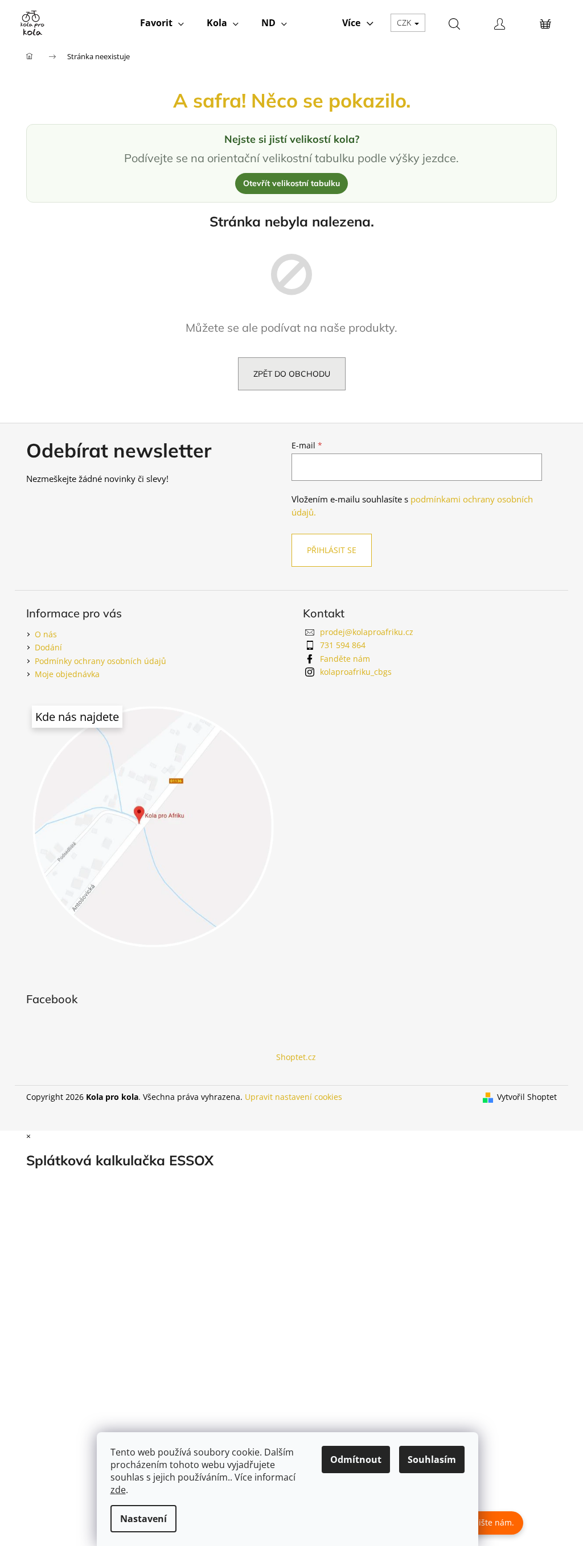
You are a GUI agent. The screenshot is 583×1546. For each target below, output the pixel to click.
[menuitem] (162, 23)
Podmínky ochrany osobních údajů (100, 660)
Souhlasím (432, 1459)
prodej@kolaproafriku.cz (366, 631)
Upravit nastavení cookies (293, 1096)
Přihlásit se (331, 550)
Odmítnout (355, 1459)
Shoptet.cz (296, 1057)
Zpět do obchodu (291, 374)
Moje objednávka (67, 674)
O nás (46, 634)
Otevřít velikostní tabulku (291, 183)
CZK (405, 22)
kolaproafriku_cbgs (356, 671)
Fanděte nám (345, 658)
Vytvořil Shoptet (527, 1096)
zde (118, 1489)
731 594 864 (343, 645)
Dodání (48, 647)
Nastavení (143, 1518)
